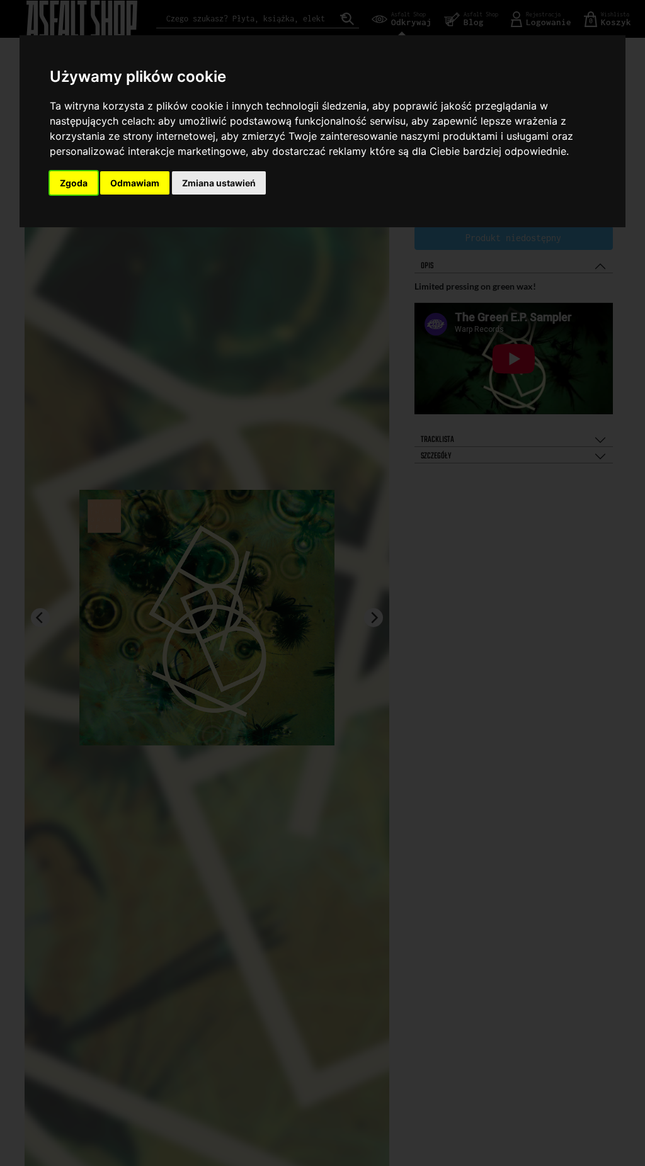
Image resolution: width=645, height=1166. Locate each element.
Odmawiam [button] (134, 183)
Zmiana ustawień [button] (219, 183)
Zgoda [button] (74, 183)
